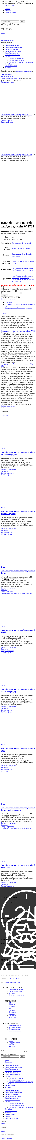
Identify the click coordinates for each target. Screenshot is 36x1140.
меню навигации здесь (24, 71)
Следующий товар (7, 122)
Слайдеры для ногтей (13, 78)
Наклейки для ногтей (19, 279)
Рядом (3, 448)
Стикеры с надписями (12, 1016)
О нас (11, 1041)
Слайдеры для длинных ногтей (22, 269)
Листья (19, 261)
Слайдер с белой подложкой (21, 243)
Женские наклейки (18, 254)
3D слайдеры (12, 1009)
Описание (8, 302)
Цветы (14, 263)
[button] (4, 471)
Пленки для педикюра (16, 60)
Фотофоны (12, 993)
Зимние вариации (15, 1027)
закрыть (3, 1123)
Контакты (12, 1046)
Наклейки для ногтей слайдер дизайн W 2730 (16, 115)
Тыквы (31, 261)
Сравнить (8, 1116)
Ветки (14, 261)
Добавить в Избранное (8, 299)
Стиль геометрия (14, 1029)
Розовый (21, 248)
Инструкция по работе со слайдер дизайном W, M (18, 331)
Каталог (11, 1044)
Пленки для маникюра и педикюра (21, 62)
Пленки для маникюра (16, 58)
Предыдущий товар (7, 82)
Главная (3, 78)
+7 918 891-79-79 (13, 979)
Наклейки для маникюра (20, 278)
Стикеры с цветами (12, 1013)
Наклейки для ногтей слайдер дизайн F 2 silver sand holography (18, 809)
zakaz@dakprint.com (13, 982)
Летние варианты (15, 1025)
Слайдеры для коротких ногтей (22, 270)
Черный (27, 248)
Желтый (14, 248)
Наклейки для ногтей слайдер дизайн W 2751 (16, 155)
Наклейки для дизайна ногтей (22, 276)
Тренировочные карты (16, 995)
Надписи (25, 261)
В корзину (5, 295)
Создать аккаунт (6, 1138)
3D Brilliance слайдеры (12, 1004)
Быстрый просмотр (7, 473)
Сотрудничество (14, 1043)
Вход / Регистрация (11, 1118)
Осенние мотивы (14, 1031)
